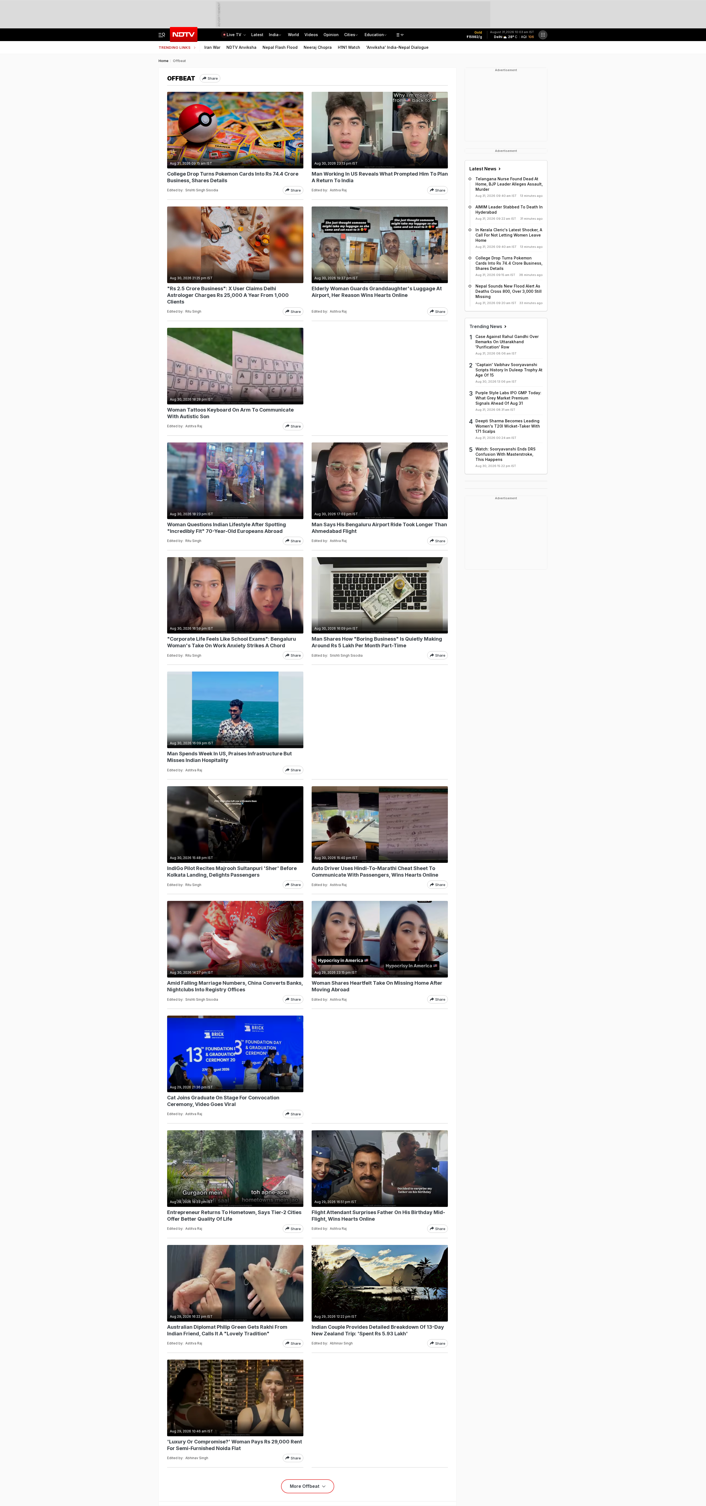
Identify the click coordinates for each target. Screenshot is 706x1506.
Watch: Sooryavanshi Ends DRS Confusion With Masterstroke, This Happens (505, 454)
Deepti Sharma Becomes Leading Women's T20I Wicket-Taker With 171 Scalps (507, 426)
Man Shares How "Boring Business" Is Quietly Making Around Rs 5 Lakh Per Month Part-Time (377, 642)
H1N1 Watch (349, 47)
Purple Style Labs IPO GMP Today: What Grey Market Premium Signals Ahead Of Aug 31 (508, 398)
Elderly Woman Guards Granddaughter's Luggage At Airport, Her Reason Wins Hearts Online (377, 292)
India (274, 34)
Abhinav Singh (341, 1343)
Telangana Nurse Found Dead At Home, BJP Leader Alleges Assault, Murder (509, 184)
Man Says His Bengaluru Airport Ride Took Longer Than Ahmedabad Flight (379, 528)
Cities (349, 34)
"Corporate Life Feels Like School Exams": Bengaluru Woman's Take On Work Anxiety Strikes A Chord (231, 642)
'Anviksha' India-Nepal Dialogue (397, 47)
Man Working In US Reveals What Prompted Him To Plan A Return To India (380, 177)
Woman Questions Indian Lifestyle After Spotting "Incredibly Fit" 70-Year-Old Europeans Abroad (226, 528)
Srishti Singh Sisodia (201, 190)
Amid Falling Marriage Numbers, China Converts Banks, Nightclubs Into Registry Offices (235, 986)
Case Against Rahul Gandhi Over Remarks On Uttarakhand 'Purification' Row (507, 341)
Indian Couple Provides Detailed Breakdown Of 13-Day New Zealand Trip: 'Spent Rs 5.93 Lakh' (378, 1330)
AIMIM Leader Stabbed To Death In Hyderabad (509, 209)
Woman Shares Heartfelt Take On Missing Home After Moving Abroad (377, 986)
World (293, 34)
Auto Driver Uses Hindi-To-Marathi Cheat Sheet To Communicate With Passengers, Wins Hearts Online (375, 871)
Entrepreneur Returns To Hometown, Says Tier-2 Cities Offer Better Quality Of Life (234, 1215)
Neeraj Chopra (318, 47)
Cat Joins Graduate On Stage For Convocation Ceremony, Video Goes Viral (223, 1101)
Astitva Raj (338, 190)
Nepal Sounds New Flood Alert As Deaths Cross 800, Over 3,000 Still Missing (508, 291)
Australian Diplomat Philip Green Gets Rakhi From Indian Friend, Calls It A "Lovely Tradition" (227, 1330)
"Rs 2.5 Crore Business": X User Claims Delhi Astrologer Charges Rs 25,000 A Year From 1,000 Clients (228, 295)
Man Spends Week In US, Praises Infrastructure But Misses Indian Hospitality (229, 757)
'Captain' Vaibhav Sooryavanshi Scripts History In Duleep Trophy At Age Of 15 (508, 369)
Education (374, 34)
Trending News (486, 326)
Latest (257, 34)
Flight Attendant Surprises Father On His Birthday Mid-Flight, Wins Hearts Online (378, 1215)
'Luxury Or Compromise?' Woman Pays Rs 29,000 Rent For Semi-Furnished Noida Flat (234, 1445)
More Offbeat (305, 1486)
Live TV (234, 34)
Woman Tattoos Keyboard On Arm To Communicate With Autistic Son (230, 413)
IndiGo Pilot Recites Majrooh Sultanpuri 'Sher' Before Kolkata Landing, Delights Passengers (232, 871)
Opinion (331, 34)
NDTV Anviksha (241, 47)
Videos (311, 34)
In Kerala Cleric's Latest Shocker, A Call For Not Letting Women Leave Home (508, 235)
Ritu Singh (193, 311)
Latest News (483, 168)
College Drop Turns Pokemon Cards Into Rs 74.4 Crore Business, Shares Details (232, 177)
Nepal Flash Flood (280, 47)
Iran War (212, 47)
